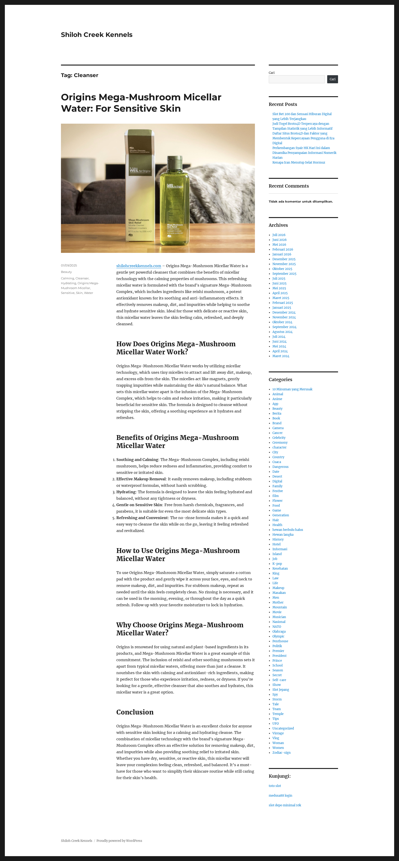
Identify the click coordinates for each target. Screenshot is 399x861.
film (275, 496)
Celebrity (278, 438)
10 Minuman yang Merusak (292, 389)
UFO (275, 724)
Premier (278, 651)
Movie (276, 612)
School (277, 665)
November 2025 (284, 264)
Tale (275, 704)
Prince (277, 661)
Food (276, 506)
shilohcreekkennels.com (138, 265)
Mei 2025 (279, 288)
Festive (277, 491)
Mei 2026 (279, 245)
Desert (277, 476)
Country (278, 457)
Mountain (279, 607)
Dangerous (280, 467)
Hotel (276, 544)
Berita (276, 414)
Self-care (279, 680)
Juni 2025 (279, 283)
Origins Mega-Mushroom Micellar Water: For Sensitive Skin (141, 102)
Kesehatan (280, 569)
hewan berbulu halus (287, 530)
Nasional (278, 622)
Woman (278, 743)
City (275, 452)
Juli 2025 (278, 279)
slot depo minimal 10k (285, 805)
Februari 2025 (282, 303)
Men (275, 598)
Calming (67, 278)
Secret (277, 675)
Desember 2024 (284, 312)
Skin (79, 293)
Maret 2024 (280, 356)
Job (274, 559)
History (278, 539)
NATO (276, 627)
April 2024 (280, 351)
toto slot (275, 786)
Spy (275, 695)
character (279, 447)
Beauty (66, 272)
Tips (275, 719)
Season (277, 670)
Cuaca (276, 462)
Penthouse (280, 641)
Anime (277, 399)
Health (277, 525)
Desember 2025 (284, 259)
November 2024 (284, 317)
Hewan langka (282, 535)
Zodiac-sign (281, 753)
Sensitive (68, 293)
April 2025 (280, 293)
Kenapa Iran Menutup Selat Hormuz (298, 162)
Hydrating (68, 283)
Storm (277, 699)
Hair (275, 520)
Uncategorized (283, 728)
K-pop (277, 564)
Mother (278, 602)
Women (278, 748)
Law (275, 578)
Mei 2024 (279, 346)
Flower (277, 501)
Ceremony (279, 443)
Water (88, 293)
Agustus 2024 (282, 332)
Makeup (278, 588)
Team (276, 709)
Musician (279, 617)
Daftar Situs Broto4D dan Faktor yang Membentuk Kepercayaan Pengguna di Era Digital (303, 138)
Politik (277, 646)
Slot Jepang (280, 690)
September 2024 (284, 327)
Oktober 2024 (282, 322)
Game (276, 510)
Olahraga (279, 632)
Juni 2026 (279, 240)
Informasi (279, 549)
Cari (272, 73)
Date (275, 472)
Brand (276, 423)
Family (277, 486)
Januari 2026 (281, 254)
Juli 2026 (279, 235)
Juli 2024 (278, 337)
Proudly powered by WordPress (119, 841)
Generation (280, 515)
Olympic (278, 636)
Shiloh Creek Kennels (97, 35)
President (279, 656)
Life (275, 583)
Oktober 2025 (282, 269)
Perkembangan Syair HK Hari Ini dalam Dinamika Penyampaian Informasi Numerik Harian (304, 153)
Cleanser (82, 278)
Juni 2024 (279, 342)
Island (277, 554)
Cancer (277, 433)
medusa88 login (280, 796)
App (275, 404)
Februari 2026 (282, 249)
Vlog (275, 738)
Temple (278, 714)
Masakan (279, 593)
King (275, 573)
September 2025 (284, 274)
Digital (277, 481)
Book (276, 418)
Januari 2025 (281, 308)
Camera (278, 428)
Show (276, 685)
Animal (277, 394)
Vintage (278, 733)
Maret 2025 (280, 298)
